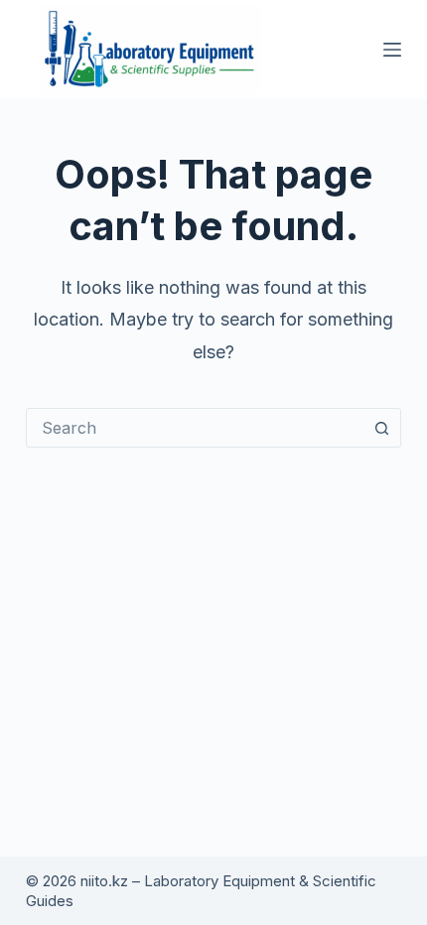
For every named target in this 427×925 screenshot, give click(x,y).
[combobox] (194, 428)
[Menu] (392, 50)
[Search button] (381, 428)
